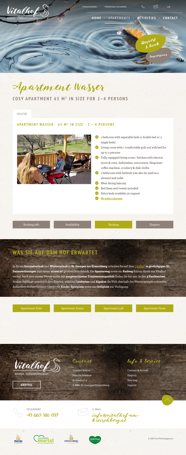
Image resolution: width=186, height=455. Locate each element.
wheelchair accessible (116, 6)
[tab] (22, 114)
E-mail (116, 415)
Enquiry (155, 224)
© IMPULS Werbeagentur (160, 438)
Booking (113, 224)
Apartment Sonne (72, 308)
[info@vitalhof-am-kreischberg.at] (156, 6)
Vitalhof (140, 266)
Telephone (42, 413)
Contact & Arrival (137, 370)
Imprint (132, 385)
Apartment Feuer (155, 308)
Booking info (31, 224)
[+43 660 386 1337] (143, 6)
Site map (132, 380)
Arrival (27, 385)
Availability (72, 224)
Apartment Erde (31, 308)
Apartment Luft (114, 308)
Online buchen (89, 6)
